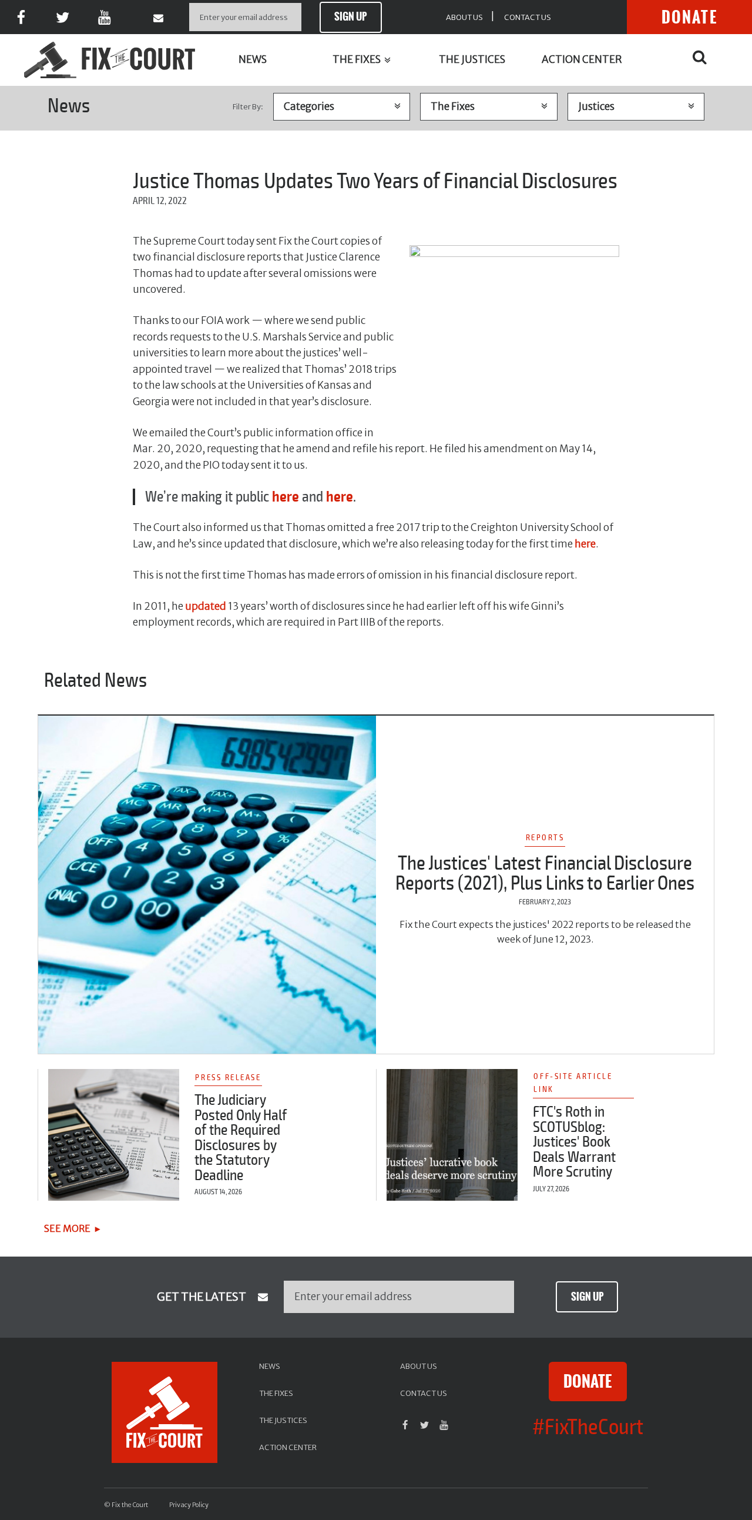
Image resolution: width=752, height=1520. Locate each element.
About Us (464, 17)
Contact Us (527, 17)
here (585, 543)
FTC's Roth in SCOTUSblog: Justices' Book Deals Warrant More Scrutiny (574, 1142)
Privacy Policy (189, 1505)
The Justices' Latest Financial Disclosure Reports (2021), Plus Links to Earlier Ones (544, 873)
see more (67, 1228)
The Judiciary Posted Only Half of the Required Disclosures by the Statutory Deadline (240, 1138)
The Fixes (357, 59)
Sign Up (350, 16)
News (253, 59)
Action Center (582, 59)
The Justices (472, 59)
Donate (689, 17)
